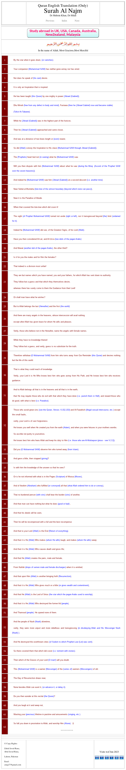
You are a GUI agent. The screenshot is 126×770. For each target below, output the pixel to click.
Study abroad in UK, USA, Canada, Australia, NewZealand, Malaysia (63, 33)
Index (64, 20)
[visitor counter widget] (109, 759)
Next (77, 20)
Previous (50, 20)
